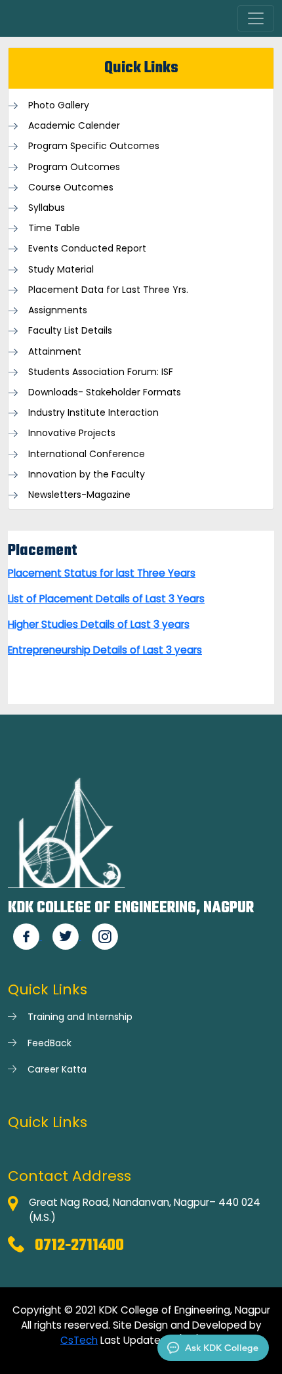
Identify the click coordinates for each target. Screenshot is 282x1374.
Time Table (54, 228)
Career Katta (57, 1069)
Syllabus (46, 208)
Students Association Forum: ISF (100, 372)
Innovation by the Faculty (86, 474)
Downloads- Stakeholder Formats (104, 392)
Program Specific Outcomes (93, 146)
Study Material (61, 269)
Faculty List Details (70, 330)
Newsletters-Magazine (79, 495)
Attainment (54, 351)
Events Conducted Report (87, 248)
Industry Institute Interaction (93, 413)
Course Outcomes (70, 187)
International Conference (86, 454)
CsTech (79, 1340)
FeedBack (49, 1043)
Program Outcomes (74, 167)
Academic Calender (74, 126)
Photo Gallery (58, 105)
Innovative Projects (71, 433)
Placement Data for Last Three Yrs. (108, 290)
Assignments (57, 310)
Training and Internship (80, 1016)
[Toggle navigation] (255, 18)
